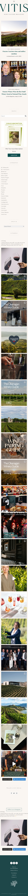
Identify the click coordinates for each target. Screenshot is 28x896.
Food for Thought (5, 177)
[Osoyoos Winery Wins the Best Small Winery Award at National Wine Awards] (14, 74)
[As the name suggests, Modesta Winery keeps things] (14, 393)
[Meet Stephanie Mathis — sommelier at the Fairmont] (14, 366)
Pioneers (3, 190)
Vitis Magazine (10, 96)
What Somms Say (5, 204)
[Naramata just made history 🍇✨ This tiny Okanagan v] (14, 711)
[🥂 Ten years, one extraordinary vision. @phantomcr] (14, 684)
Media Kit (14, 875)
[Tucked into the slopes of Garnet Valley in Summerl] (14, 472)
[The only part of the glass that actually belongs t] (14, 260)
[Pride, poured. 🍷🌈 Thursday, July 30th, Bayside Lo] (14, 525)
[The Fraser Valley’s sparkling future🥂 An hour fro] (14, 552)
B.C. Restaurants (4, 167)
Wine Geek (3, 206)
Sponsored (3, 198)
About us (14, 866)
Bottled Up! (3, 171)
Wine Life (3, 208)
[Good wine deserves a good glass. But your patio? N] (14, 605)
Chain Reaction (4, 173)
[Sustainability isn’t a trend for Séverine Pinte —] (14, 631)
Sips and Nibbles (13, 89)
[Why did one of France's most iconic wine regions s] (14, 419)
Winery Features (4, 212)
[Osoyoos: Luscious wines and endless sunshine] (14, 33)
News (2, 185)
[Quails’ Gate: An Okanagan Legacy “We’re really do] (14, 578)
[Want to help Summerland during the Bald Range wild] (14, 340)
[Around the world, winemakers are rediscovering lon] (14, 287)
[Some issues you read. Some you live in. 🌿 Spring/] (14, 737)
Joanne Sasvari (11, 56)
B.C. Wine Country (14, 49)
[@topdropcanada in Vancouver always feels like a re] (14, 764)
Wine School (4, 210)
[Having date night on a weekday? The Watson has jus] (14, 499)
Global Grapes (4, 179)
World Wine (3, 214)
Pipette (2, 192)
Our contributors (14, 868)
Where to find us (14, 870)
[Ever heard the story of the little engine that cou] (14, 313)
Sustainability (4, 200)
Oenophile (3, 187)
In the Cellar (4, 181)
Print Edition (14, 873)
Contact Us (14, 877)
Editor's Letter (4, 175)
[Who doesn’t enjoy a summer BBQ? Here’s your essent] (14, 446)
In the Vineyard (4, 183)
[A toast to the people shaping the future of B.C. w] (14, 658)
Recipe (2, 194)
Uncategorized (4, 202)
